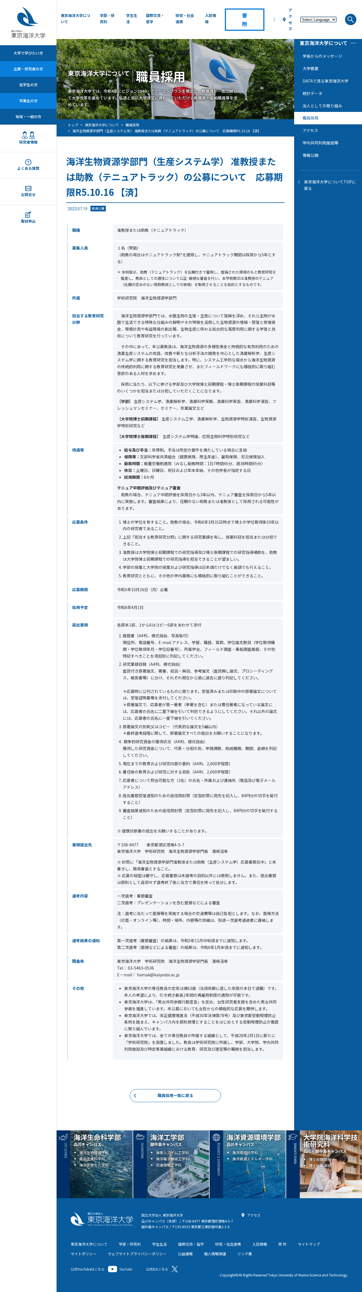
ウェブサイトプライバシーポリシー (137, 1253)
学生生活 (131, 18)
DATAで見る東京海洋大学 (325, 81)
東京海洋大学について (75, 18)
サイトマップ (309, 1244)
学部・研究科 (107, 18)
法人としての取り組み (322, 105)
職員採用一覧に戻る (175, 1095)
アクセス (290, 19)
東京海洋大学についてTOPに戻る (330, 185)
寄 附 (282, 1244)
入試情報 (210, 18)
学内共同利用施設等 (320, 143)
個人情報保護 (215, 1253)
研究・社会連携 (185, 18)
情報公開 (310, 155)
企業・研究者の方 (28, 68)
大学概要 (310, 68)
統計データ (312, 93)
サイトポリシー (83, 1253)
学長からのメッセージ (322, 56)
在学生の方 (28, 84)
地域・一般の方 (28, 116)
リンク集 (244, 1253)
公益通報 (185, 1253)
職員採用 (310, 118)
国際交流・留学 (155, 18)
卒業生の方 (28, 100)
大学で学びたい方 (28, 53)
